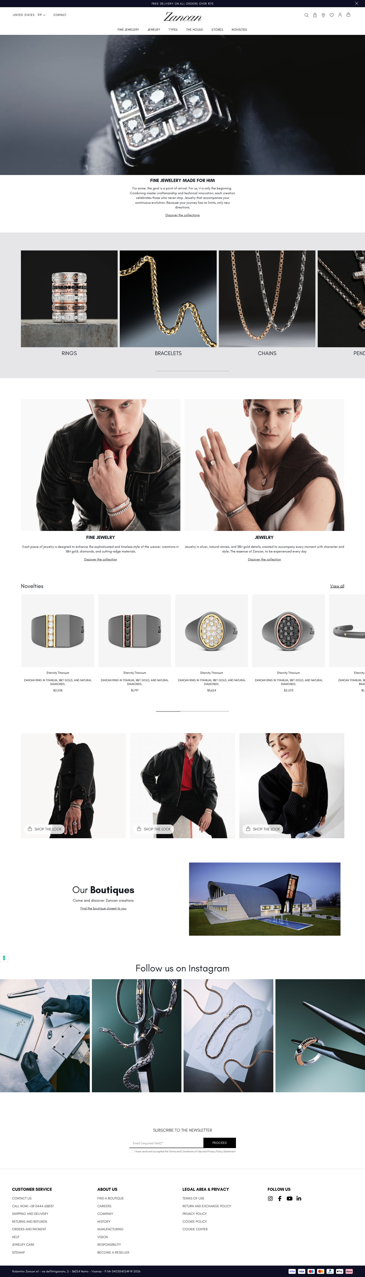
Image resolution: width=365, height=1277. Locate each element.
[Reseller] (314, 15)
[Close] (357, 3)
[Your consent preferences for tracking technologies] (4, 958)
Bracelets (168, 353)
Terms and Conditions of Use (185, 1151)
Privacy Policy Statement (221, 1151)
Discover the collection (100, 559)
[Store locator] (323, 15)
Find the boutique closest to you (103, 908)
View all (337, 585)
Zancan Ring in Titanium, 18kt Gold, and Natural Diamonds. (58, 682)
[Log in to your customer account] (340, 15)
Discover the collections (182, 215)
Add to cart (58, 699)
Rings (69, 353)
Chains (267, 353)
